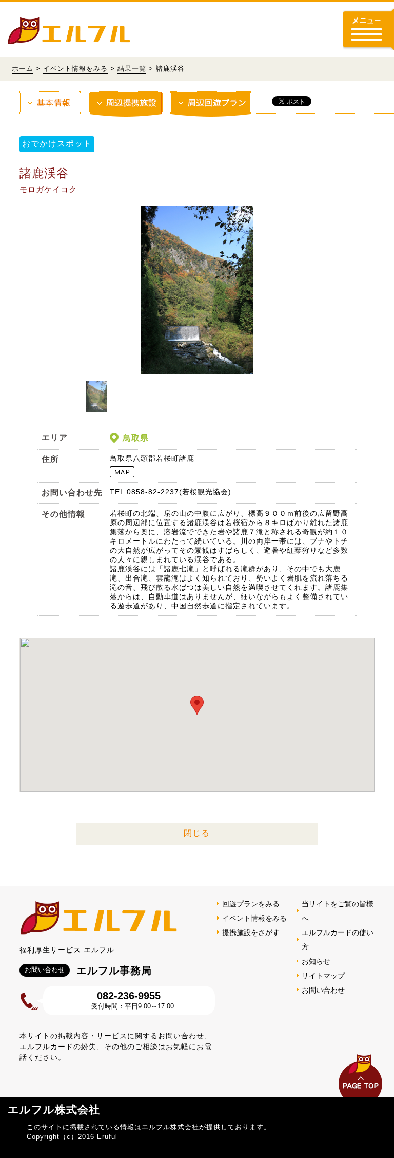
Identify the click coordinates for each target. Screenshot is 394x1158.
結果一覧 (131, 68)
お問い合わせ (323, 990)
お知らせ (316, 961)
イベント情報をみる (75, 68)
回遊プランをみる (251, 904)
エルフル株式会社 (54, 1109)
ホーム (22, 68)
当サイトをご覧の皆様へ (337, 911)
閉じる (197, 833)
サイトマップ (323, 976)
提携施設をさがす (251, 932)
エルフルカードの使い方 (337, 939)
